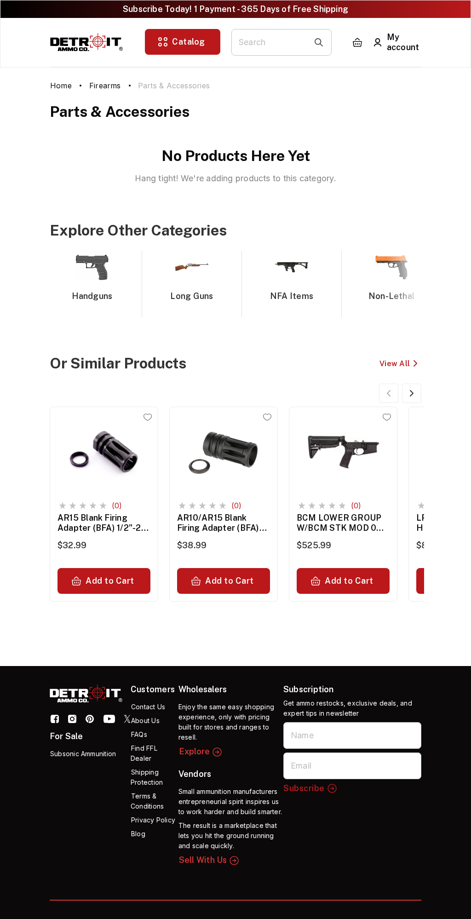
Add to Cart (110, 581)
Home (61, 85)
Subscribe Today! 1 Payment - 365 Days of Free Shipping (235, 9)
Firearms (105, 85)
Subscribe (304, 788)
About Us (145, 720)
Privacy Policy (153, 820)
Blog (138, 834)
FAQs (139, 734)
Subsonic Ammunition (83, 754)
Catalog (188, 41)
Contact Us (148, 707)
